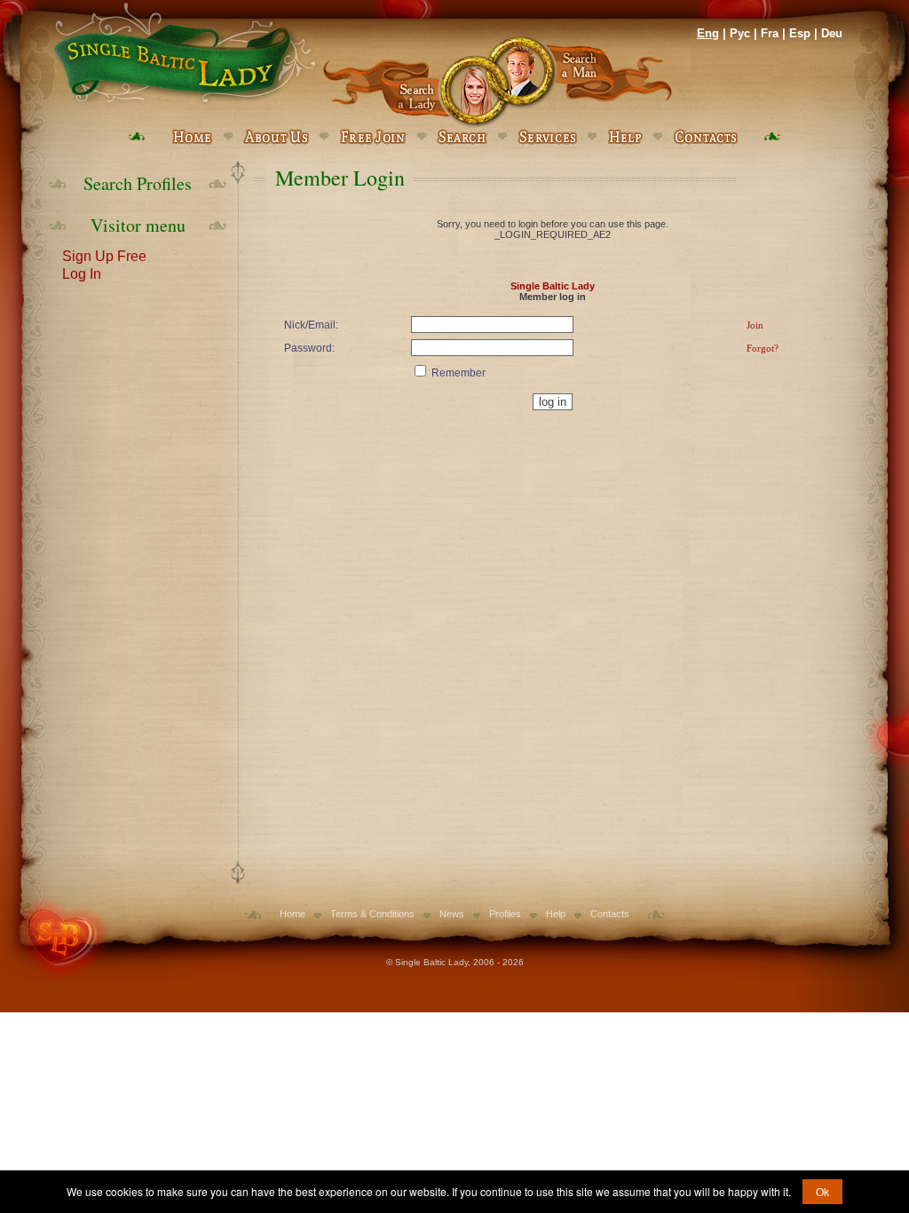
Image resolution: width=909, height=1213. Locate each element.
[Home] (182, 53)
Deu (831, 33)
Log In (81, 272)
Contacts (609, 913)
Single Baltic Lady (552, 286)
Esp (799, 33)
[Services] (547, 137)
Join (755, 325)
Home (292, 913)
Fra (770, 33)
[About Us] (276, 137)
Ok (822, 1191)
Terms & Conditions (372, 913)
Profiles (505, 913)
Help (555, 913)
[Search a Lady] (409, 82)
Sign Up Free (104, 255)
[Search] (462, 137)
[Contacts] (705, 137)
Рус (740, 33)
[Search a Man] (585, 82)
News (451, 913)
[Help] (625, 137)
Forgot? (763, 348)
